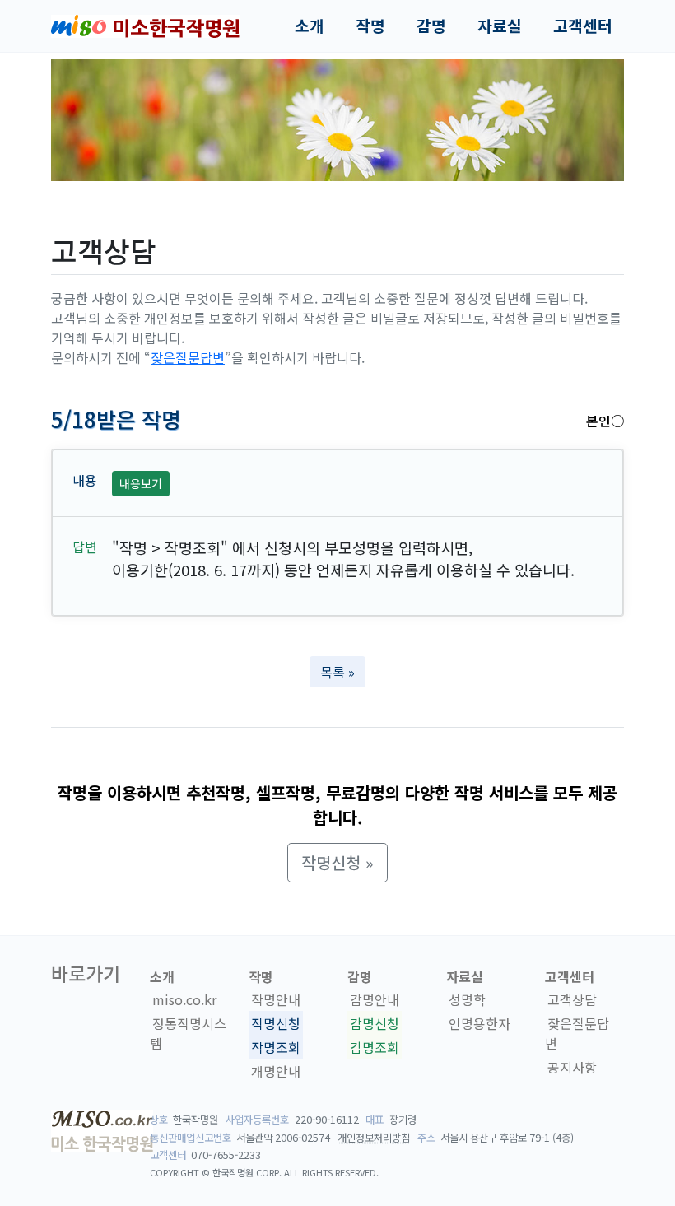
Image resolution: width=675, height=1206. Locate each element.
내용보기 (140, 483)
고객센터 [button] (582, 25)
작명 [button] (370, 25)
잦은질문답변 (188, 357)
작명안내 (275, 999)
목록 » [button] (337, 672)
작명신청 (275, 1023)
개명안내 (275, 1071)
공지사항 (572, 1067)
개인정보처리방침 (374, 1137)
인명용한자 (479, 1023)
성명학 (467, 999)
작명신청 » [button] (337, 862)
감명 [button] (431, 25)
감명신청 (374, 1023)
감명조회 (374, 1047)
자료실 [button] (499, 25)
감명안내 (374, 999)
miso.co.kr (184, 999)
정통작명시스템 (188, 1033)
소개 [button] (309, 25)
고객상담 (572, 999)
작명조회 (275, 1047)
